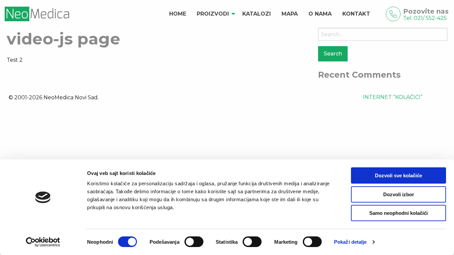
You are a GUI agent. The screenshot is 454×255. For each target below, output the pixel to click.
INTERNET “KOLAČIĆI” (392, 97)
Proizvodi (213, 14)
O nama (320, 14)
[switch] (193, 241)
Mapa (290, 14)
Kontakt (356, 14)
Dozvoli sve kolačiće (398, 175)
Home (177, 14)
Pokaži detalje (350, 242)
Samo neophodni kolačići (398, 213)
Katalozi (256, 14)
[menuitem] (177, 14)
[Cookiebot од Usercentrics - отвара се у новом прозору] (43, 242)
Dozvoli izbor (398, 194)
